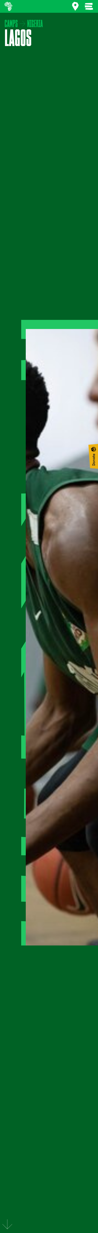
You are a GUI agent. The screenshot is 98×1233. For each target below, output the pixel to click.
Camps (11, 24)
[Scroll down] (7, 1224)
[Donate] (93, 456)
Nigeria (35, 24)
